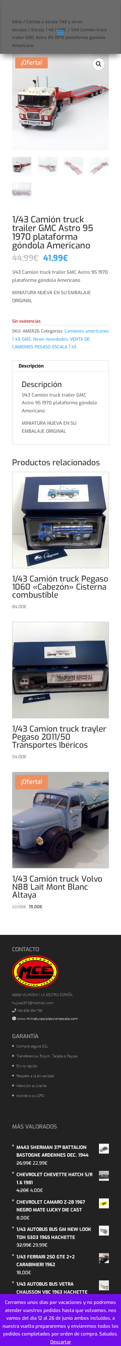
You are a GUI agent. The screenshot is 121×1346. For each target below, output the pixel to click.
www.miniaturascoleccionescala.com (47, 1018)
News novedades (50, 339)
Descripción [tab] (31, 366)
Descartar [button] (60, 1342)
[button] (98, 64)
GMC (26, 339)
